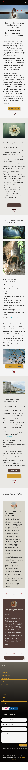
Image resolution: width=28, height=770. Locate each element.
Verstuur (22, 745)
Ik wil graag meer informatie (14, 658)
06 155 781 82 (14, 470)
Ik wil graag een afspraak (14, 366)
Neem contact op (14, 108)
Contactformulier (14, 476)
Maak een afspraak (14, 205)
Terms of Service (9, 749)
